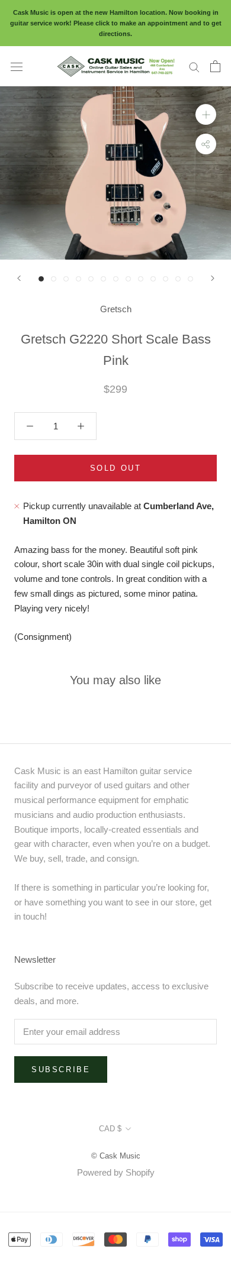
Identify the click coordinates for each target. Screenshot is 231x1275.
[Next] (212, 278)
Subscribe (60, 1069)
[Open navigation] (17, 66)
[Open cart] (215, 66)
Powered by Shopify (116, 1172)
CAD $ (110, 1128)
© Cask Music (115, 1155)
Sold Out (116, 468)
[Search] (194, 66)
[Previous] (19, 278)
